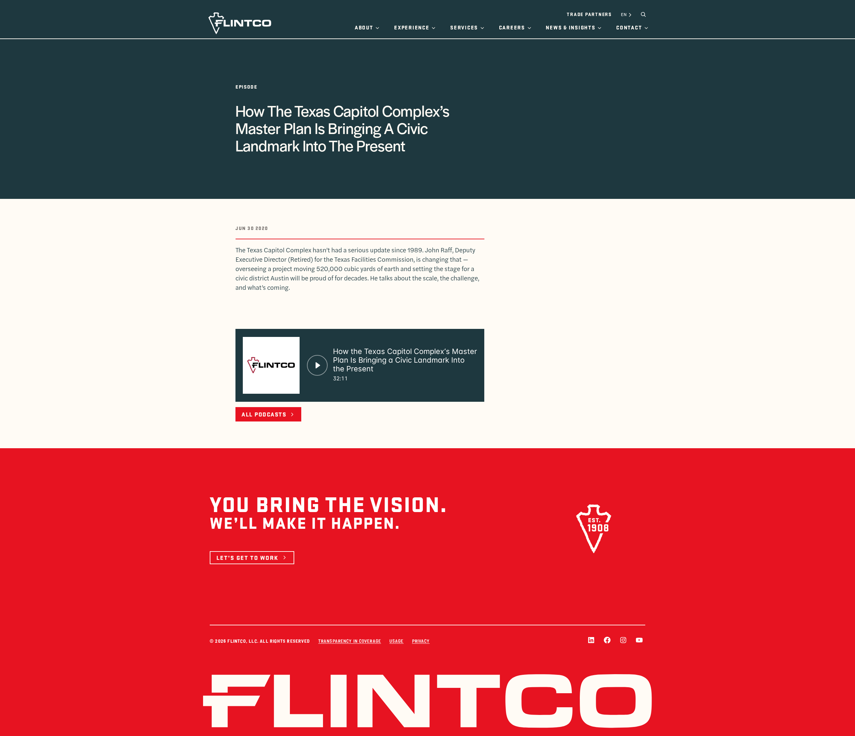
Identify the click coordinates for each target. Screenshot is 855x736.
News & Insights (570, 27)
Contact (629, 27)
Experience (412, 27)
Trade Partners (589, 14)
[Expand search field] (643, 14)
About (364, 27)
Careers (512, 27)
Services (464, 27)
